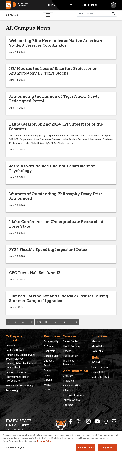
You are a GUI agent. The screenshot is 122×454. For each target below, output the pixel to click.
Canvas (48, 379)
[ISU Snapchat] (106, 421)
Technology (12, 390)
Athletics (68, 390)
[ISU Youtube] (97, 421)
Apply (51, 5)
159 (39, 322)
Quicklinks (89, 5)
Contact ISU (98, 372)
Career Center (70, 341)
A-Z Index (49, 346)
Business (11, 345)
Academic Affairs (72, 385)
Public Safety (70, 355)
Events (47, 370)
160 (47, 322)
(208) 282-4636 (100, 376)
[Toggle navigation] (48, 15)
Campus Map (51, 355)
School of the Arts (16, 372)
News (47, 389)
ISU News (11, 15)
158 (30, 322)
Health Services (72, 346)
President (68, 380)
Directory (49, 360)
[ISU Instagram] (88, 421)
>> (76, 322)
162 (63, 322)
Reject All (107, 447)
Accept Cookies (86, 447)
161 (55, 322)
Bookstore (49, 351)
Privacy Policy (44, 441)
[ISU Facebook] (70, 421)
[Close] (116, 435)
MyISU (47, 384)
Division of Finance (73, 395)
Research (68, 404)
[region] (61, 442)
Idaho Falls (98, 346)
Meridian (96, 341)
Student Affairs (71, 400)
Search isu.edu (100, 367)
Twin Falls (97, 351)
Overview (68, 375)
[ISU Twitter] (79, 421)
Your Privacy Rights (14, 447)
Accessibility (51, 341)
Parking (67, 351)
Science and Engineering (19, 385)
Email (47, 365)
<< (9, 322)
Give (70, 5)
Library (47, 375)
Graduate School (15, 350)
